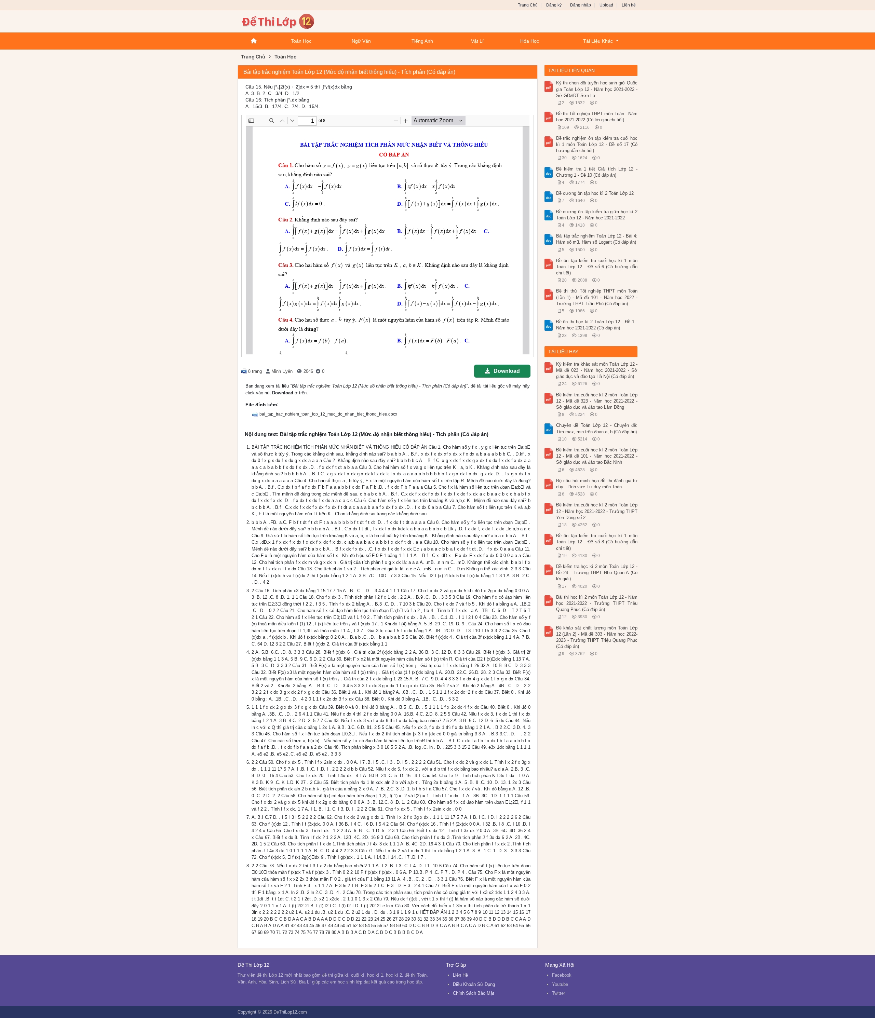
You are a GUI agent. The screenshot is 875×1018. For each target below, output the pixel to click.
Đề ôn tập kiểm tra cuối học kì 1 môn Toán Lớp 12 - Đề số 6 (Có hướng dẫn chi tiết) (597, 266)
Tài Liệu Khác (598, 41)
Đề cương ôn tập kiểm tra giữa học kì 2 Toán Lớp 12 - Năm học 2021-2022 (597, 214)
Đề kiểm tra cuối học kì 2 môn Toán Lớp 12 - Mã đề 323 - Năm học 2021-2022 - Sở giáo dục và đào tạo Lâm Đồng (597, 401)
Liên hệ (629, 5)
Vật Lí (477, 41)
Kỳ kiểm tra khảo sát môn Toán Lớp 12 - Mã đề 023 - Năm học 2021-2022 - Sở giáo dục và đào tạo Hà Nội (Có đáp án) (597, 370)
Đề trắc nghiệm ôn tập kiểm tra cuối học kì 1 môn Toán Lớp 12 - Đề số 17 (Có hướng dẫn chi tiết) (597, 144)
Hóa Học (529, 41)
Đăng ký (554, 5)
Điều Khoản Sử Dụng (474, 984)
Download (507, 371)
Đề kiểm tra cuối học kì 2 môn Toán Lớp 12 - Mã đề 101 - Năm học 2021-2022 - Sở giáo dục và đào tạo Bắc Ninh (597, 456)
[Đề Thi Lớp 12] (292, 21)
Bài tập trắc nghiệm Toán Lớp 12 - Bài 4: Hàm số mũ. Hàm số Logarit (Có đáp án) (597, 239)
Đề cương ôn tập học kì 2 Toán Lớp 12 (595, 193)
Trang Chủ (528, 5)
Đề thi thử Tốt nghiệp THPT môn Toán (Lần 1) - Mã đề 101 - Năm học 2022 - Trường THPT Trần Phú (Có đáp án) (597, 297)
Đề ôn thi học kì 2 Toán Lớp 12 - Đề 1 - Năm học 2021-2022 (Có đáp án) (597, 324)
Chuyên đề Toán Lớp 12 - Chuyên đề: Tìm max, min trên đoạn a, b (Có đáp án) (597, 428)
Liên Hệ (460, 975)
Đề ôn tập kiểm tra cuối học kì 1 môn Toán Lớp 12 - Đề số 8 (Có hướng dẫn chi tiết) (597, 542)
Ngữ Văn (361, 41)
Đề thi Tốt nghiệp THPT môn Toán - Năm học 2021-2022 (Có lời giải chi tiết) (597, 116)
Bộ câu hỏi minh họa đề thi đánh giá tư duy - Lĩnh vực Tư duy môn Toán (597, 483)
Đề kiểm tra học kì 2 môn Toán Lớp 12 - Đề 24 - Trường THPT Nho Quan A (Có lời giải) (597, 572)
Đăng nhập (580, 5)
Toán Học (301, 41)
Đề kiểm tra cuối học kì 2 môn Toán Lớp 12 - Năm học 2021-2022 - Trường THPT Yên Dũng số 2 (597, 511)
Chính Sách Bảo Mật (473, 993)
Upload (606, 5)
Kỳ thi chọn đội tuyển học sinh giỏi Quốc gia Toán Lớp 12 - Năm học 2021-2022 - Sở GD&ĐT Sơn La (597, 89)
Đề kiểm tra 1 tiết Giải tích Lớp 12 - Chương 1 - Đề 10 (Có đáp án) (597, 172)
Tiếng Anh (422, 41)
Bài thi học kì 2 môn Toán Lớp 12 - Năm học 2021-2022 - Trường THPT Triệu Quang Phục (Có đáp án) (597, 603)
